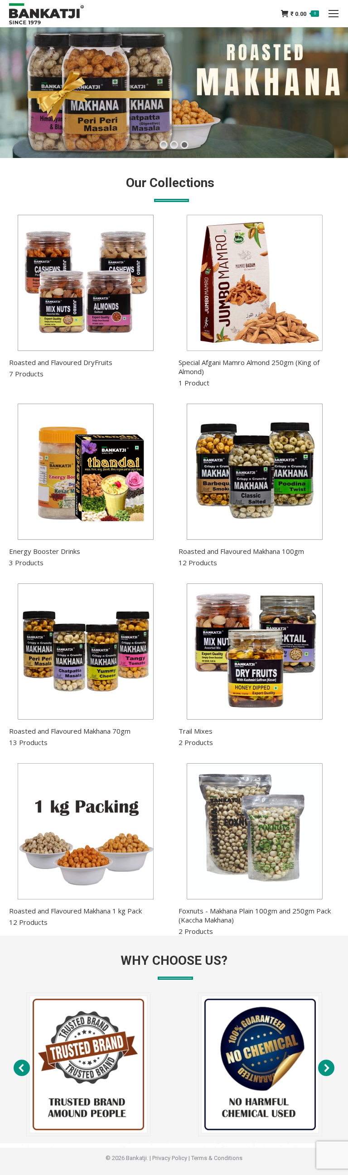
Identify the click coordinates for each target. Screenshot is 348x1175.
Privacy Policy (169, 1158)
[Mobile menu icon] (333, 13)
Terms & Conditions (216, 1158)
